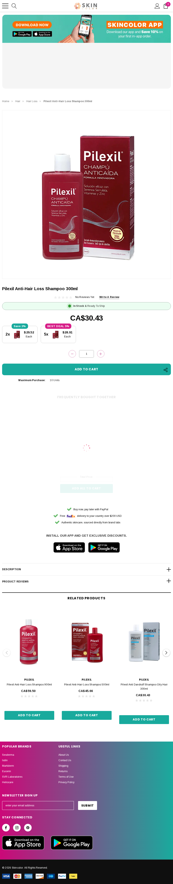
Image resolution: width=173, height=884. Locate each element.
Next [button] (166, 653)
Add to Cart (29, 715)
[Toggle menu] (5, 6)
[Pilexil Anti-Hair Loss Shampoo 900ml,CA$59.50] (29, 641)
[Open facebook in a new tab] (6, 827)
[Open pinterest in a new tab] (28, 827)
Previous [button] (6, 653)
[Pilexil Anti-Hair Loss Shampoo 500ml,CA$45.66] (87, 641)
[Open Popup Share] (165, 370)
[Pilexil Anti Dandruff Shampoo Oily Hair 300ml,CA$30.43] (144, 641)
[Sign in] (157, 5)
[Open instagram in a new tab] (17, 827)
